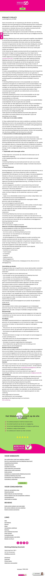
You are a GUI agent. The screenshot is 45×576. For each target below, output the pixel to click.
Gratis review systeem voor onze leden (15, 506)
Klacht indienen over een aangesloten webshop (17, 495)
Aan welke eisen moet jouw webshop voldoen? (17, 459)
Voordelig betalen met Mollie (12, 537)
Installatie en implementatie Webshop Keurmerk (18, 474)
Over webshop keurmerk (11, 531)
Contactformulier (9, 535)
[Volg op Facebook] (24, 543)
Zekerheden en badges (11, 499)
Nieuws (6, 524)
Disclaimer (7, 557)
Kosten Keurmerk (9, 465)
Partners (7, 529)
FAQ (6, 520)
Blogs (6, 526)
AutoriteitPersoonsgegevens (28, 367)
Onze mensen (8, 533)
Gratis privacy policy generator (13, 470)
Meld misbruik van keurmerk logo (13, 493)
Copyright (7, 559)
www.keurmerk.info (7, 58)
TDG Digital (19, 569)
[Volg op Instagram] (21, 543)
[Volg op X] (18, 543)
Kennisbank (8, 522)
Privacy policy (8, 561)
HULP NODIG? (37, 573)
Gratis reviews (8, 472)
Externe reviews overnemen (12, 509)
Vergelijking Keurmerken (11, 463)
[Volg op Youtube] (27, 543)
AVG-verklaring (6, 400)
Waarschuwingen (9, 492)
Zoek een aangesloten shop (12, 490)
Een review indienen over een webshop (15, 508)
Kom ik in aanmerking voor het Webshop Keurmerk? (19, 461)
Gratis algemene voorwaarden (13, 468)
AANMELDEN (22, 483)
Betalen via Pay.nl (9, 539)
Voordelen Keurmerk (10, 466)
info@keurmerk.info (36, 373)
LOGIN (22, 8)
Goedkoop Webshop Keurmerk (13, 475)
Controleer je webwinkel (11, 479)
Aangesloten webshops (11, 528)
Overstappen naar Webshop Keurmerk (15, 477)
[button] (1, 37)
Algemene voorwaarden (11, 563)
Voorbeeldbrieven (9, 497)
